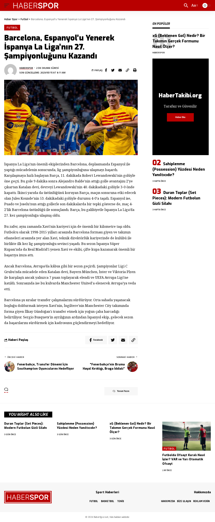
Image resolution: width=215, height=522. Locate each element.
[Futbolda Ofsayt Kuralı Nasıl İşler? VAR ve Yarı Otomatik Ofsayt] (186, 436)
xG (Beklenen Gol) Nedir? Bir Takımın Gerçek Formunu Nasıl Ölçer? (178, 41)
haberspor (26, 68)
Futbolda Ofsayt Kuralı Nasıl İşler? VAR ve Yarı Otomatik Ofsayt (183, 459)
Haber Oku (180, 117)
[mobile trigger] (7, 5)
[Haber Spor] (36, 5)
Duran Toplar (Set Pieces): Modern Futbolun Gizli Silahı (176, 198)
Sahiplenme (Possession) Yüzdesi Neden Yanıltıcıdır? (178, 169)
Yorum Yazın (123, 391)
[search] (186, 5)
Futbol (12, 27)
